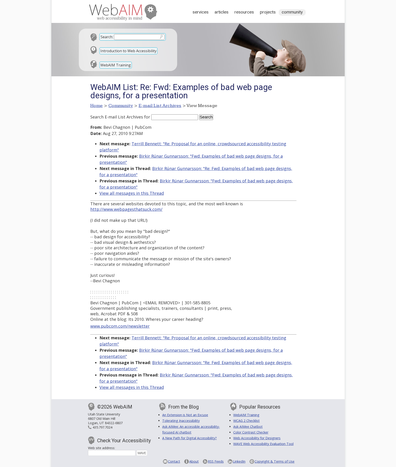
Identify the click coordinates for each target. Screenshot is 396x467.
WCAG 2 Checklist (246, 420)
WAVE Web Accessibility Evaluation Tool (263, 444)
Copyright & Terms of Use (274, 461)
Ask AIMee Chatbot (248, 426)
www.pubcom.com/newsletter (120, 326)
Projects (268, 12)
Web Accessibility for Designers (256, 438)
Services (200, 12)
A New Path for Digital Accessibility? (189, 438)
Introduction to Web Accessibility (128, 50)
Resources (244, 12)
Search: (107, 36)
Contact (174, 461)
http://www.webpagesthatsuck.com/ (126, 209)
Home (96, 105)
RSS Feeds (216, 461)
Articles (221, 12)
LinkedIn (239, 461)
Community (292, 12)
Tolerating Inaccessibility (181, 420)
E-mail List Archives (160, 105)
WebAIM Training (115, 65)
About (194, 461)
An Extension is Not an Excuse (185, 415)
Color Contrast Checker (250, 432)
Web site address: (101, 448)
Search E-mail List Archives (116, 117)
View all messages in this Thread (131, 193)
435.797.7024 (102, 427)
